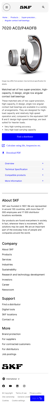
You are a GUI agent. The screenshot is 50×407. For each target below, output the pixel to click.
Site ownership (8, 397)
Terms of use (21, 393)
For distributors (10, 349)
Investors (7, 279)
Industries (7, 264)
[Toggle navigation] (6, 7)
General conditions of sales (29, 397)
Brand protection (11, 334)
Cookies (5, 400)
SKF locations (9, 314)
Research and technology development (23, 274)
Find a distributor (25, 136)
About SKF (8, 249)
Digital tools (8, 309)
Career (5, 284)
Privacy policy (35, 393)
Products (14, 17)
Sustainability (9, 269)
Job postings (9, 354)
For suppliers (9, 339)
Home (4, 17)
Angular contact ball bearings (17, 20)
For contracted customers (16, 344)
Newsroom (8, 289)
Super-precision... (29, 17)
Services (6, 259)
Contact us (8, 319)
